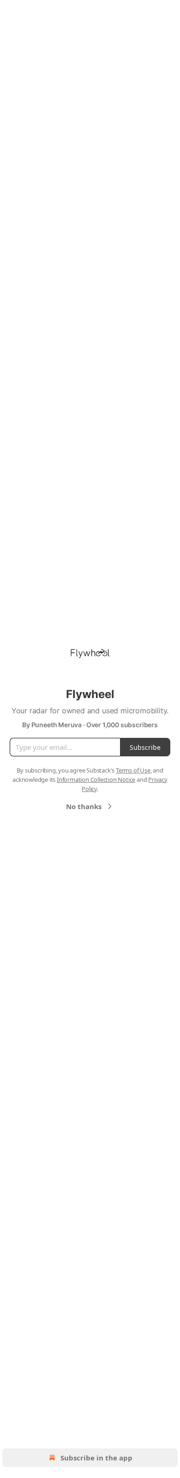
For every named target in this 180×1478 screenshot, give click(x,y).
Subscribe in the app (96, 1457)
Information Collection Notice (96, 779)
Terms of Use (133, 770)
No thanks (84, 806)
